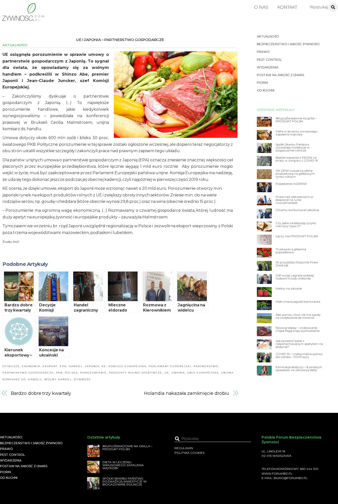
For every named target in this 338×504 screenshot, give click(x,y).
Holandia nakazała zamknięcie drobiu (186, 393)
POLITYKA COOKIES (189, 453)
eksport (50, 366)
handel (76, 366)
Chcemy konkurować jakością (297, 210)
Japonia (92, 366)
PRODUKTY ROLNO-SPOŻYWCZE (135, 372)
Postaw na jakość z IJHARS (280, 75)
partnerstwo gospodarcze (28, 372)
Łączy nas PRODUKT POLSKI (297, 236)
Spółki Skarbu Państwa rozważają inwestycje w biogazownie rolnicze (293, 147)
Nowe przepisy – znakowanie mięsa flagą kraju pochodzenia (297, 329)
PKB (59, 372)
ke (104, 366)
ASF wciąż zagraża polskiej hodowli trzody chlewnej (295, 277)
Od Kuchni (265, 90)
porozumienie (93, 372)
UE (167, 372)
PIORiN (262, 82)
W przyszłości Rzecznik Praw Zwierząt (297, 264)
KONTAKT (287, 7)
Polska (71, 372)
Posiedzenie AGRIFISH (291, 183)
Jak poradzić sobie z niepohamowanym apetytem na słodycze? (299, 343)
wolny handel (58, 379)
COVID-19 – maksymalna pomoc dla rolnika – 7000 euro (299, 355)
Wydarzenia (267, 67)
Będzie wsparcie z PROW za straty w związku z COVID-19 (297, 159)
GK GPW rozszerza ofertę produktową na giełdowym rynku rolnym (295, 173)
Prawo (263, 52)
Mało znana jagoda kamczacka (298, 301)
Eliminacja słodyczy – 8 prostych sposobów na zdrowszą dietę (299, 369)
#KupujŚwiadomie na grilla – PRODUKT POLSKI (296, 120)
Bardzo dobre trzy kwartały (41, 393)
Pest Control (269, 60)
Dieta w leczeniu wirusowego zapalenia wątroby (296, 133)
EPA (63, 366)
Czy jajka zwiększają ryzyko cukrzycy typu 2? (296, 225)
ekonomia (31, 366)
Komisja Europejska (127, 366)
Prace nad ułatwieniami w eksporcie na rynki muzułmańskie (294, 199)
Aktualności (14, 45)
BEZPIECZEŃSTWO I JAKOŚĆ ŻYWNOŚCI (288, 44)
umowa (178, 372)
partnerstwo (205, 366)
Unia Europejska (203, 372)
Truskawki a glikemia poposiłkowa (291, 251)
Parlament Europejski (170, 366)
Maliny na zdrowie (289, 288)
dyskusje (11, 366)
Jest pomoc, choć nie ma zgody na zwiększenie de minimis (298, 316)
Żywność (82, 379)
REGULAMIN (183, 448)
